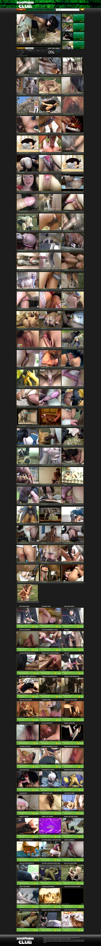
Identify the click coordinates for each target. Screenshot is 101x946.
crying (20, 930)
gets (45, 673)
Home (21, 9)
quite (48, 626)
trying (26, 930)
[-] (59, 51)
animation (23, 696)
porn (20, 626)
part (64, 790)
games (69, 813)
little (51, 930)
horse (43, 813)
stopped (23, 930)
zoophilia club (25, 4)
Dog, (23, 52)
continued (43, 930)
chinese (26, 743)
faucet (49, 650)
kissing (48, 673)
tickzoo (65, 650)
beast (23, 813)
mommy (42, 673)
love (44, 743)
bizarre (71, 766)
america (68, 860)
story (42, 743)
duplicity (20, 743)
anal (48, 696)
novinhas (24, 650)
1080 (67, 743)
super (69, 790)
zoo (22, 790)
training (42, 626)
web (67, 836)
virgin (22, 626)
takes (46, 626)
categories (31, 9)
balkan (68, 766)
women (65, 766)
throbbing (46, 650)
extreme (43, 860)
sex (20, 696)
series (65, 836)
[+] (57, 51)
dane (67, 790)
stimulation (48, 930)
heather (47, 743)
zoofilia (20, 650)
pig (22, 766)
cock (22, 720)
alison (42, 650)
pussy (25, 766)
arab (20, 790)
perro (46, 696)
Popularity (40, 9)
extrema (23, 860)
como (21, 53)
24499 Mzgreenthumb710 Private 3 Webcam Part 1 (79, 33)
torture (46, 860)
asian (20, 813)
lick (19, 720)
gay (26, 860)
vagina (44, 836)
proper (23, 743)
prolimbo (43, 790)
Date (50, 9)
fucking (20, 766)
